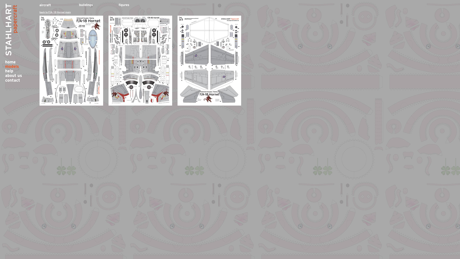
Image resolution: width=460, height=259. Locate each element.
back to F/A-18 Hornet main (55, 12)
